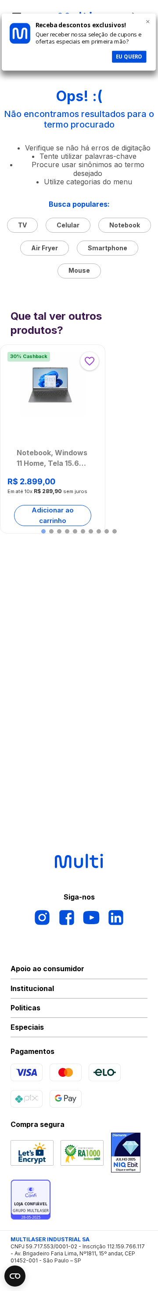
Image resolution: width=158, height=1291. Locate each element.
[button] (43, 531)
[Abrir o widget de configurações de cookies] (14, 1276)
